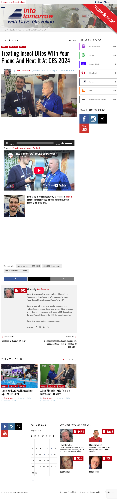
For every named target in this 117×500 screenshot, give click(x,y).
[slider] (69, 142)
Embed (36, 148)
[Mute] (62, 143)
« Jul (32, 480)
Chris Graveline (95, 445)
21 (51, 460)
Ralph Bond (94, 471)
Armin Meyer (23, 266)
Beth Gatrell (65, 471)
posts (22, 290)
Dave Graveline (10, 398)
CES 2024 (36, 266)
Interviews (13, 47)
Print (75, 40)
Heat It (69, 196)
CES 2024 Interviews (51, 266)
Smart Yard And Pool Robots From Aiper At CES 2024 (17, 392)
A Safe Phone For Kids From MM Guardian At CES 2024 (55, 392)
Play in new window (21, 148)
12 (44, 454)
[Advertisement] (39, 130)
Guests (4, 47)
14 (51, 454)
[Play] (7, 143)
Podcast (22, 47)
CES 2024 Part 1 (11, 270)
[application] (39, 143)
